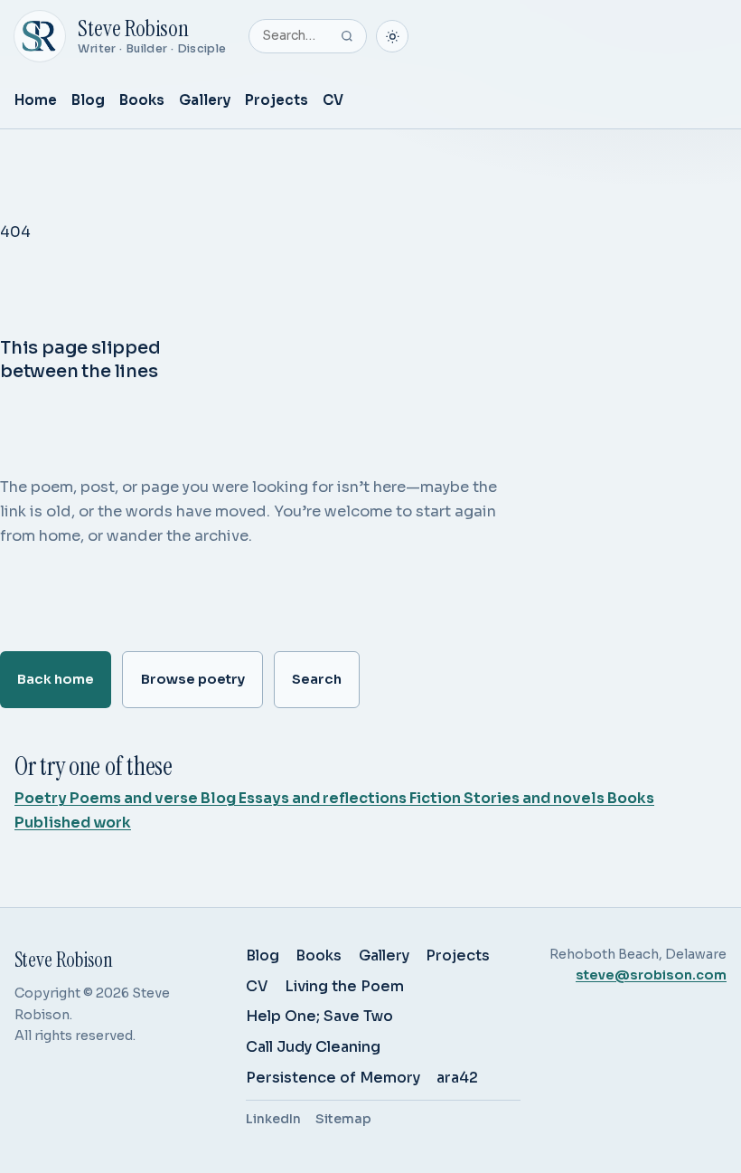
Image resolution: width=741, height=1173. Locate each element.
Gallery (204, 100)
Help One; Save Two (319, 1016)
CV (333, 100)
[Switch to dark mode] (392, 36)
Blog (88, 100)
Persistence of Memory (333, 1077)
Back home (55, 679)
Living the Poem (344, 986)
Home (35, 100)
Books (141, 100)
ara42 (457, 1077)
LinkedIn (273, 1119)
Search (317, 679)
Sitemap (343, 1119)
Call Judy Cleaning (313, 1046)
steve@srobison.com (651, 975)
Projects (276, 100)
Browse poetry (193, 679)
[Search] (347, 36)
